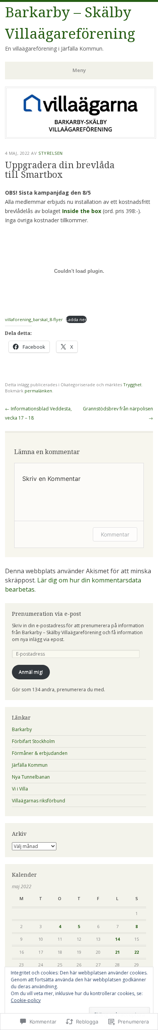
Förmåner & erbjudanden (39, 753)
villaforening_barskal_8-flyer (34, 319)
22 (136, 952)
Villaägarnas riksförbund (38, 800)
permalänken (38, 391)
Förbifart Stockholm (33, 741)
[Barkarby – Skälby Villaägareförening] (80, 136)
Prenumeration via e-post (46, 614)
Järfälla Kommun (30, 765)
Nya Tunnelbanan (31, 777)
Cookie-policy (26, 1000)
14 (117, 939)
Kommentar (115, 534)
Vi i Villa (20, 789)
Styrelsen (50, 153)
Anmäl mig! (31, 672)
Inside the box (81, 211)
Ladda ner (76, 319)
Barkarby (22, 729)
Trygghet (132, 384)
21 (117, 952)
